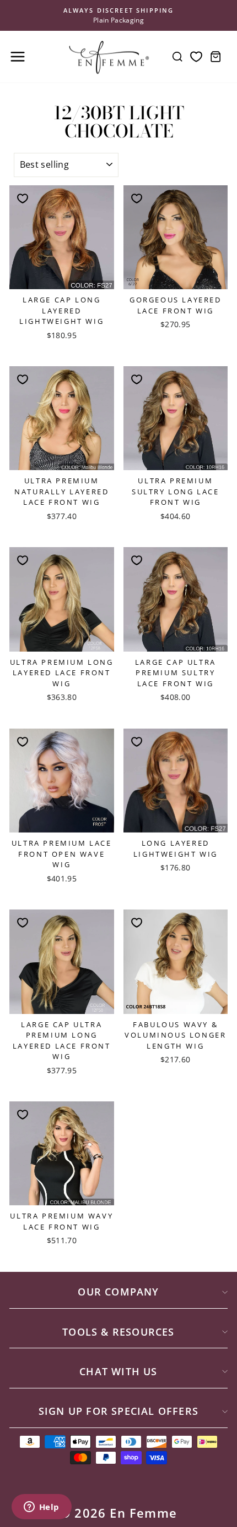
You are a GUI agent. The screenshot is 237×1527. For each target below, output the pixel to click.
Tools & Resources (118, 1331)
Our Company (118, 1291)
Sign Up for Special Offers (118, 1411)
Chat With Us (118, 1371)
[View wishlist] (196, 57)
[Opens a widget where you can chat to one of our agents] (41, 1508)
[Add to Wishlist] (22, 198)
